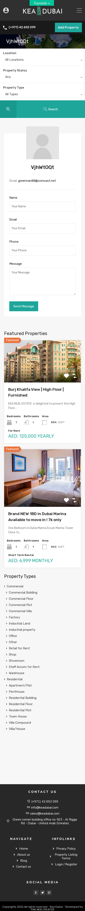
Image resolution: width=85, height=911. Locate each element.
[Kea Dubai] (42, 16)
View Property (42, 374)
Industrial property (22, 630)
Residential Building (23, 698)
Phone (14, 241)
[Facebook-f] (35, 892)
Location (9, 53)
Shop (12, 654)
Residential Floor (21, 704)
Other (13, 642)
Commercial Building (23, 592)
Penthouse (17, 692)
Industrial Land (19, 623)
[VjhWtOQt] (42, 157)
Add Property (68, 27)
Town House (18, 716)
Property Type (13, 87)
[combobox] (42, 61)
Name (13, 198)
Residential (14, 679)
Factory (14, 617)
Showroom (16, 661)
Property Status (15, 70)
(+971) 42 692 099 (22, 27)
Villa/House (17, 729)
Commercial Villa (20, 611)
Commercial (15, 586)
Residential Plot (20, 710)
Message (15, 264)
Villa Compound (20, 723)
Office (13, 636)
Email (13, 219)
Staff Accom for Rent (24, 667)
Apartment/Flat (20, 685)
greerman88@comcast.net (37, 181)
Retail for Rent (19, 648)
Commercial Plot (20, 605)
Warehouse (16, 673)
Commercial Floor (21, 599)
